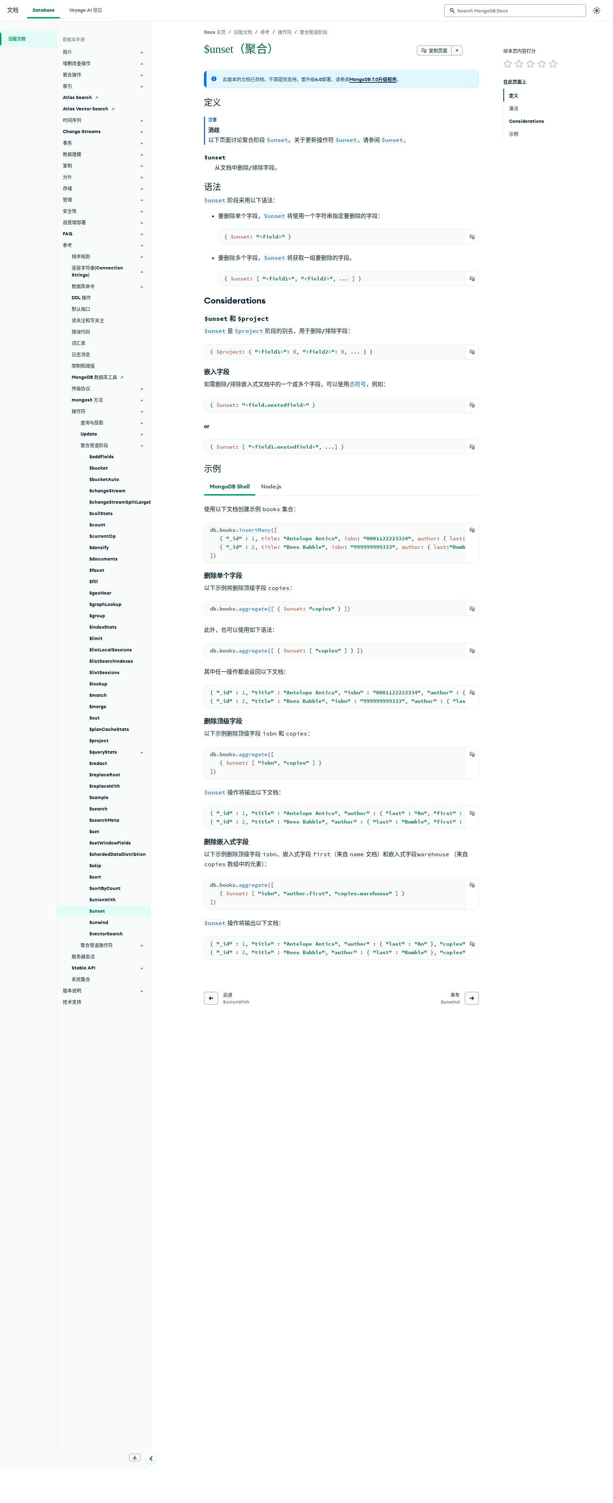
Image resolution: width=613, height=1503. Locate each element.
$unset (97, 911)
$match (98, 695)
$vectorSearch (106, 933)
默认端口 (81, 309)
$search (98, 808)
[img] (507, 64)
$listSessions (104, 672)
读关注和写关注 (88, 320)
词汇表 (78, 343)
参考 (265, 32)
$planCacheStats (109, 729)
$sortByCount (105, 888)
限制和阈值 (83, 365)
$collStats (101, 513)
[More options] (457, 50)
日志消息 (81, 354)
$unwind (98, 922)
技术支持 (72, 1002)
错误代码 (81, 331)
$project (99, 740)
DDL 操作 (81, 297)
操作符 (285, 32)
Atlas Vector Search (85, 108)
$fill (93, 581)
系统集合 (81, 979)
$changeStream (107, 490)
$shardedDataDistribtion (117, 854)
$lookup (98, 684)
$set (94, 831)
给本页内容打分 (519, 51)
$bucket (98, 468)
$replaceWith (104, 786)
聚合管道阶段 (313, 32)
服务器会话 (83, 956)
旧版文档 (243, 32)
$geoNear (100, 593)
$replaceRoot (104, 774)
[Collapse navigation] (151, 1458)
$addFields (101, 456)
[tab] (229, 486)
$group (97, 615)
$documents (103, 559)
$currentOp (102, 536)
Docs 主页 (215, 32)
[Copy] (472, 237)
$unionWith (102, 899)
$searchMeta (104, 820)
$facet (96, 570)
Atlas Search (77, 97)
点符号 (357, 384)
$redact (98, 763)
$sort (95, 877)
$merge (97, 706)
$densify (99, 547)
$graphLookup (105, 604)
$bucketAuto (104, 479)
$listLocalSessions (110, 649)
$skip (95, 865)
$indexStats (103, 627)
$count (97, 525)
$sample (99, 797)
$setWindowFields (110, 843)
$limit (96, 638)
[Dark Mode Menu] (597, 11)
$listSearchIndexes (111, 661)
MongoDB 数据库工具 (94, 377)
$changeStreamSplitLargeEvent (119, 502)
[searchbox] (515, 10)
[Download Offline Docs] (134, 1457)
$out (94, 718)
